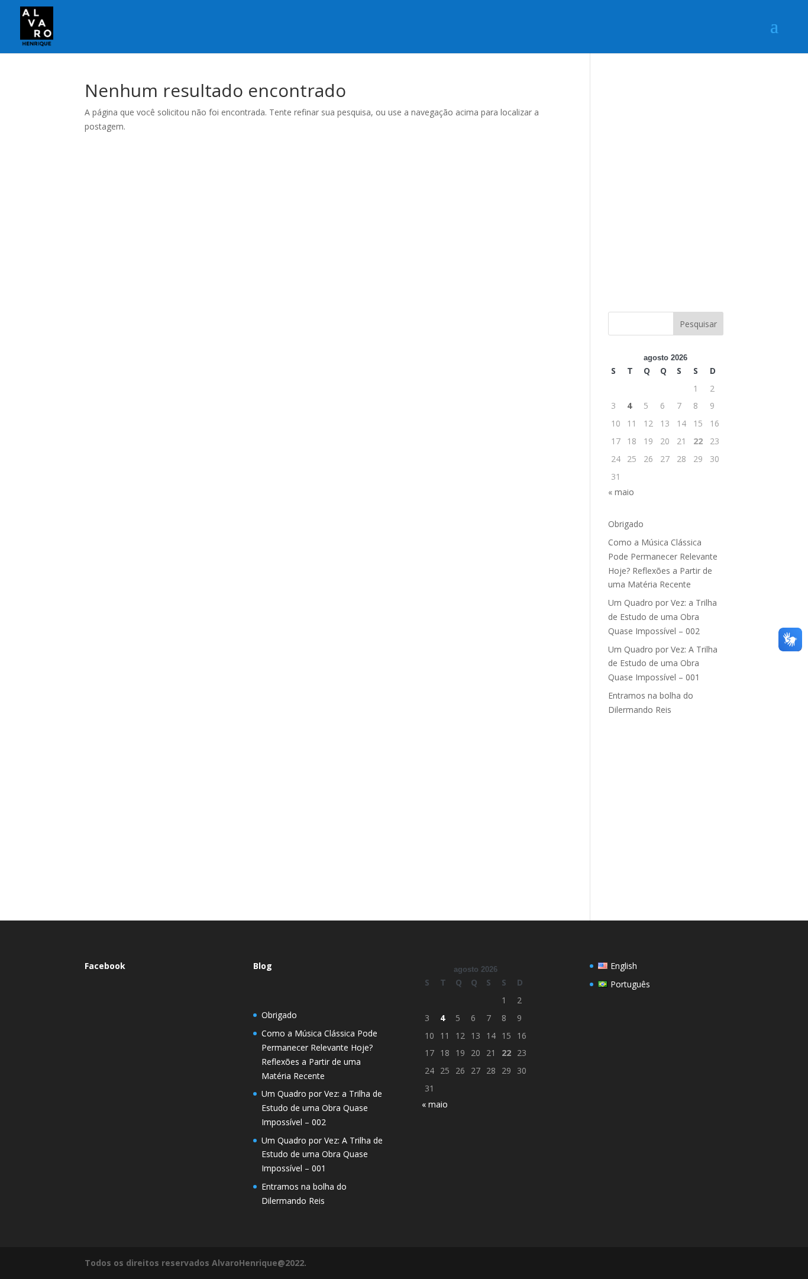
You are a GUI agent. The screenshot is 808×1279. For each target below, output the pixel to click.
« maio (621, 492)
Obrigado (626, 523)
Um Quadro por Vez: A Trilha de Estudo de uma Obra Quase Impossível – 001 (662, 663)
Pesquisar (698, 324)
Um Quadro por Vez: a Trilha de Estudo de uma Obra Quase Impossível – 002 (662, 617)
